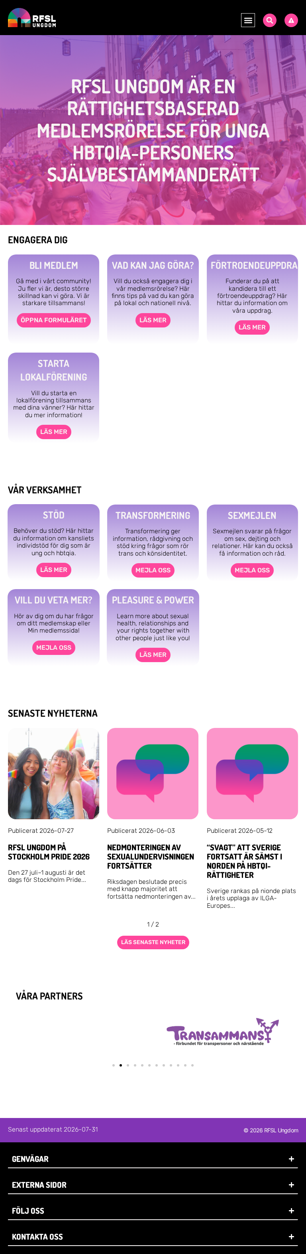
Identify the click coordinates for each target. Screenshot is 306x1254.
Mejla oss (153, 570)
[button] (248, 20)
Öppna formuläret (54, 320)
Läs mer (153, 320)
